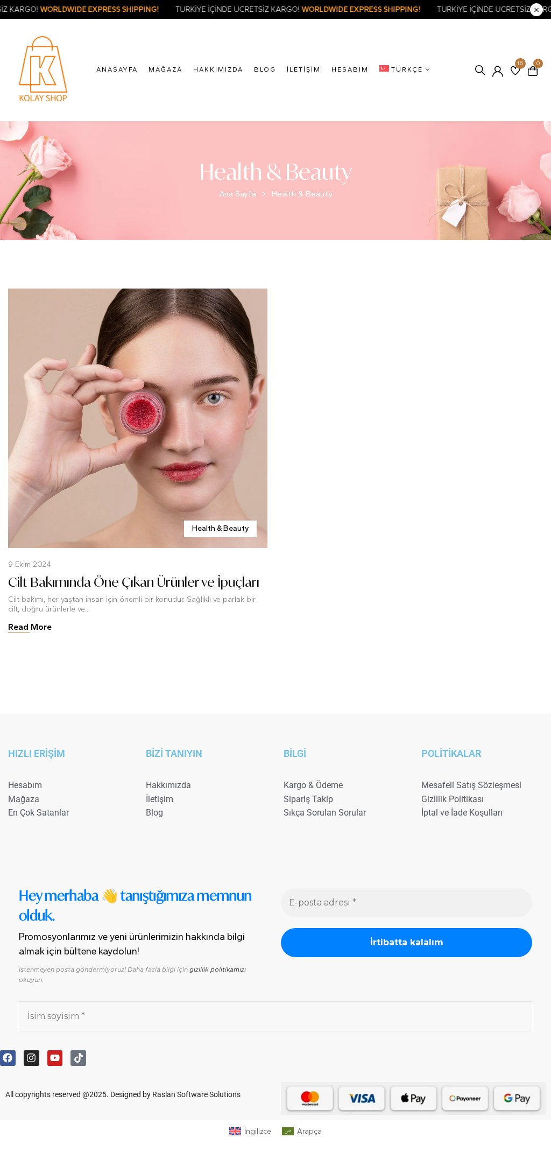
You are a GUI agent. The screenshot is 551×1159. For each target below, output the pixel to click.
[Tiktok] (78, 1058)
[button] (533, 70)
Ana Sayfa (237, 194)
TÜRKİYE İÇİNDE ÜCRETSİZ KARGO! (340, 9)
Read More (30, 627)
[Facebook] (8, 1058)
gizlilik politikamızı (217, 969)
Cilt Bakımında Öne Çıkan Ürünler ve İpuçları (133, 582)
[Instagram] (31, 1058)
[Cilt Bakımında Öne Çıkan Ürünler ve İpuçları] (137, 293)
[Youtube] (55, 1058)
